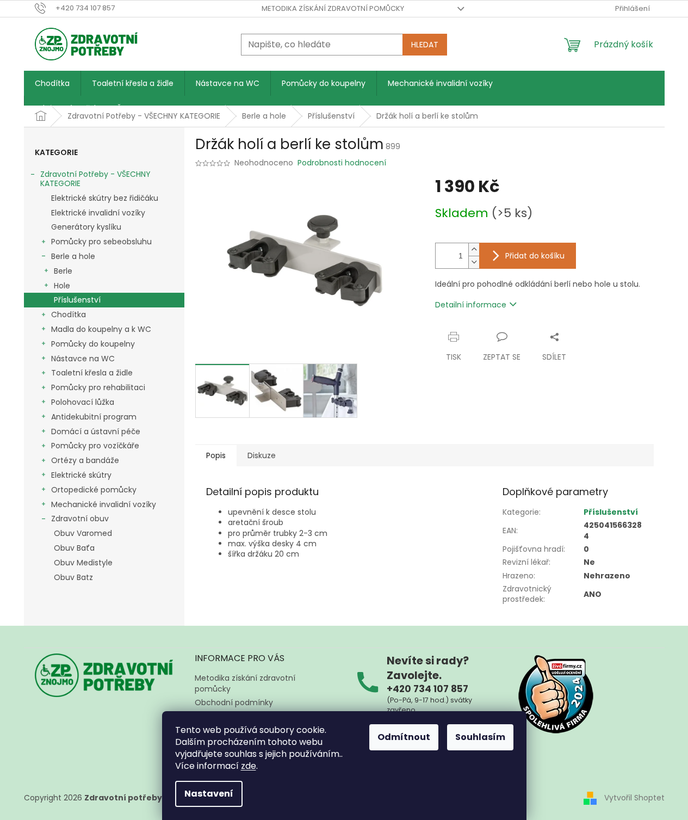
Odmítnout (403, 737)
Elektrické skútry (81, 475)
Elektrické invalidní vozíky (98, 212)
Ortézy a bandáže (85, 460)
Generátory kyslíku (86, 226)
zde (248, 766)
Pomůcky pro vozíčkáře (95, 445)
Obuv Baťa (74, 547)
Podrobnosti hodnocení (341, 163)
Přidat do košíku (535, 255)
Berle (63, 271)
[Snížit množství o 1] (473, 262)
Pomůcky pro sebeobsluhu (101, 241)
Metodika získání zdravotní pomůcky (333, 8)
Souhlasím (480, 737)
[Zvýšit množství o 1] (473, 249)
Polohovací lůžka (82, 402)
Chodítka (68, 314)
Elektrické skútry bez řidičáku (104, 198)
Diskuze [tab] (261, 455)
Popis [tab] (216, 455)
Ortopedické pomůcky (94, 489)
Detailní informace (470, 304)
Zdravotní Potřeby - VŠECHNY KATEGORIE (95, 179)
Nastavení (208, 793)
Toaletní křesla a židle (92, 372)
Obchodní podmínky (234, 702)
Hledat (424, 44)
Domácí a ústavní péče (95, 431)
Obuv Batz (73, 577)
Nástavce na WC (83, 358)
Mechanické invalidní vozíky (103, 504)
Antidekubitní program (94, 416)
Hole (62, 285)
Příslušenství (77, 299)
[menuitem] (52, 83)
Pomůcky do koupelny (93, 343)
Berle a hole (73, 256)
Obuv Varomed (83, 533)
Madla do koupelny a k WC (101, 329)
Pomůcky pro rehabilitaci (98, 387)
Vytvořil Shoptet (634, 797)
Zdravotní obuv (80, 518)
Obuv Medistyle (83, 562)
